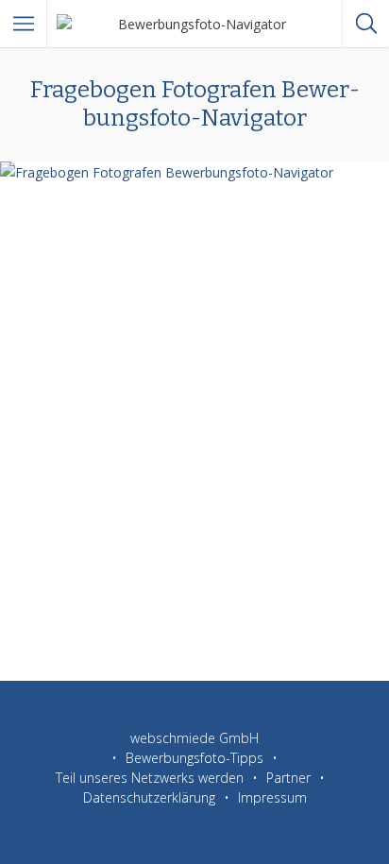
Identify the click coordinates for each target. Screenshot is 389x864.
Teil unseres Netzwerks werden (150, 778)
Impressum (272, 797)
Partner (288, 778)
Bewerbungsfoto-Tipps (194, 758)
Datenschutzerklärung (149, 797)
